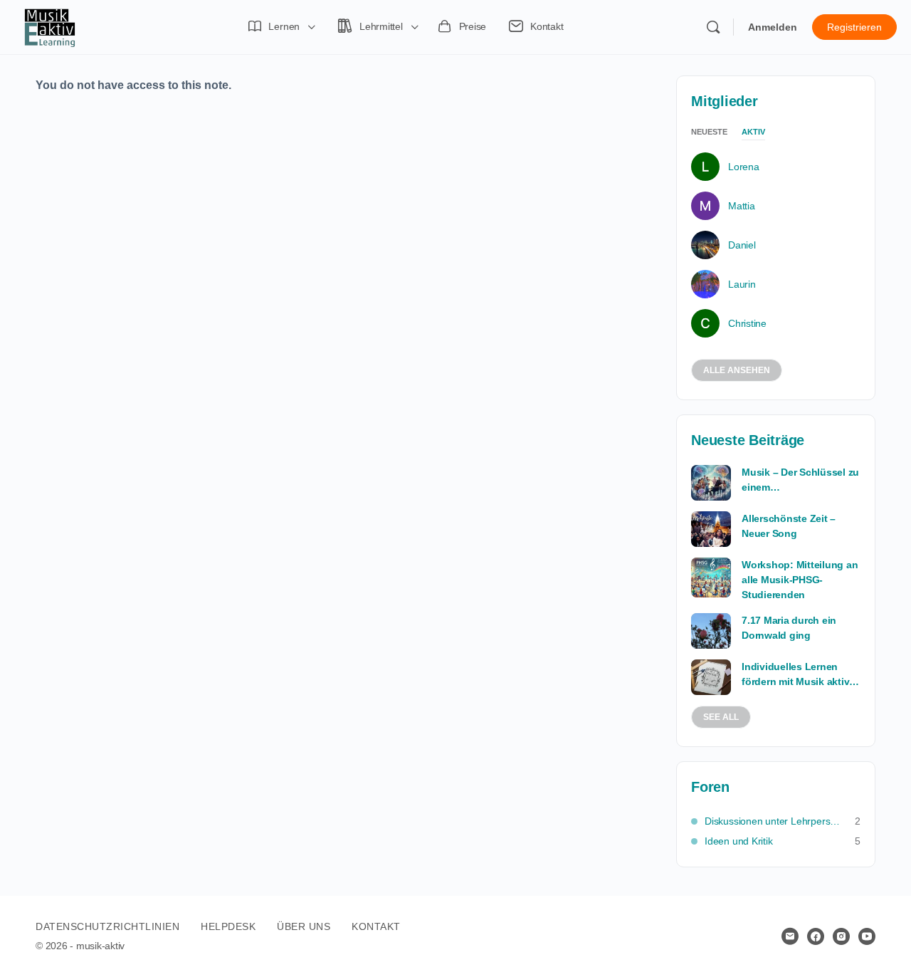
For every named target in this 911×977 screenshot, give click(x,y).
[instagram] (841, 936)
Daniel (742, 245)
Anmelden (772, 27)
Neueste (709, 132)
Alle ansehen (736, 370)
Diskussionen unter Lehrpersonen (773, 821)
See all (721, 717)
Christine (747, 323)
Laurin (742, 284)
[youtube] (866, 936)
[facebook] (815, 936)
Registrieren (854, 27)
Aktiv (753, 132)
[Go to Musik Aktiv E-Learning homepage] (49, 25)
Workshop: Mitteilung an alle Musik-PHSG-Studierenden (800, 579)
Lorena (743, 166)
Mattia (741, 205)
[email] (790, 936)
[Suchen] (713, 27)
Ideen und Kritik (739, 841)
